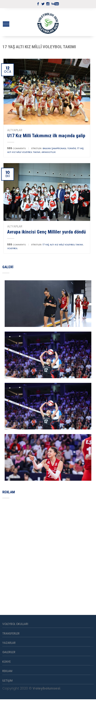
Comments (16, 148)
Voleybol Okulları (15, 624)
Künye (6, 662)
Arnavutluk (48, 152)
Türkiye (71, 148)
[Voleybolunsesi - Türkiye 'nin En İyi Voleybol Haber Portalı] (48, 22)
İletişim (7, 680)
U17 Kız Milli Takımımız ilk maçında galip (46, 135)
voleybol (12, 248)
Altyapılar (14, 130)
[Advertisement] (48, 551)
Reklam (7, 671)
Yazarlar (9, 643)
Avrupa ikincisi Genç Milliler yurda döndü (46, 232)
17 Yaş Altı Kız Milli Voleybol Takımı (63, 244)
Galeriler (8, 652)
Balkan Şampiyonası (54, 148)
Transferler (11, 633)
